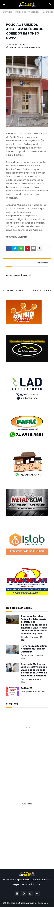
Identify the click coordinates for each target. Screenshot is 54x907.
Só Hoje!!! (26, 688)
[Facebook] (9, 248)
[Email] (33, 248)
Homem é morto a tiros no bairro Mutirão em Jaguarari (34, 649)
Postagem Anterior (14, 290)
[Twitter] (15, 248)
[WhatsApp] (21, 248)
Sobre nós (48, 11)
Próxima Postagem (40, 290)
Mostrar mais (41, 263)
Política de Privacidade (27, 11)
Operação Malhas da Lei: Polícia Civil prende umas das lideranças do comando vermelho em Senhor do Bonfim (34, 670)
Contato (7, 11)
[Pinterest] (27, 248)
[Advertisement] (27, 758)
